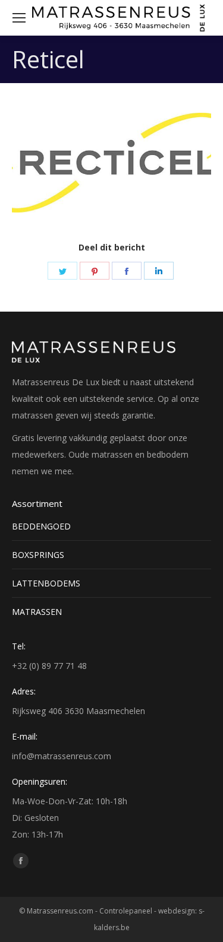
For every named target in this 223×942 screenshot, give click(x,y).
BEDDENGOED (41, 526)
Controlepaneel (125, 911)
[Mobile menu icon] (19, 18)
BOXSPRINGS (38, 554)
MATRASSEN (37, 611)
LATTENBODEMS (46, 583)
